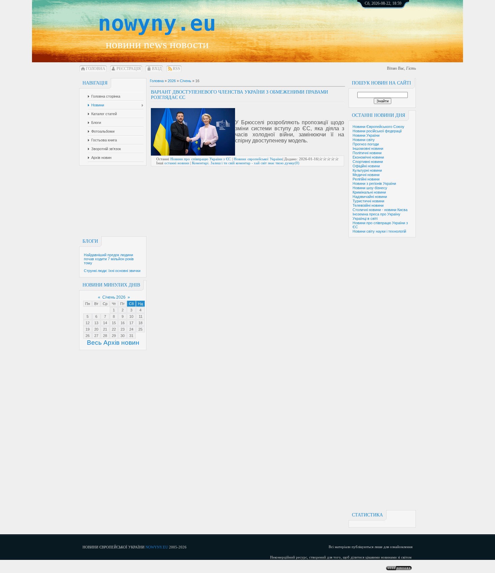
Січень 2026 (114, 297)
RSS (176, 68)
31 (131, 336)
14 (105, 323)
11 (140, 316)
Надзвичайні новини (370, 197)
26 (88, 336)
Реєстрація (129, 68)
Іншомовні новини (368, 148)
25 (140, 329)
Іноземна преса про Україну (376, 214)
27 (96, 336)
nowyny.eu (157, 23)
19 (88, 329)
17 (131, 323)
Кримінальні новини (369, 192)
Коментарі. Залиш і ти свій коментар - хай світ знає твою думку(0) (245, 163)
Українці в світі (365, 218)
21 (105, 329)
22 (114, 329)
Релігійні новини (366, 179)
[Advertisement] (390, 26)
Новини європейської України (258, 159)
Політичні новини (367, 153)
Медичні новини (366, 175)
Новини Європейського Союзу (378, 127)
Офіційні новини (366, 166)
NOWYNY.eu (156, 547)
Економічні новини (368, 157)
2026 (172, 81)
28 (105, 336)
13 (96, 323)
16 (123, 323)
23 (123, 329)
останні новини (176, 163)
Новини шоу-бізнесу (370, 188)
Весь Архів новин (113, 342)
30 (123, 336)
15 (114, 323)
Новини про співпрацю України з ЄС (200, 159)
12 (88, 323)
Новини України (366, 135)
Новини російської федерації (377, 131)
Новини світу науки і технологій (379, 231)
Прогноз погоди (366, 144)
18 (140, 323)
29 (114, 336)
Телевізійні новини (368, 205)
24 (131, 329)
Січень (185, 81)
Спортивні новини (368, 162)
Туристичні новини (368, 201)
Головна (95, 68)
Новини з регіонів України (374, 183)
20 (96, 329)
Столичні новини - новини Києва (380, 210)
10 (131, 316)
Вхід (157, 68)
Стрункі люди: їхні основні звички (112, 271)
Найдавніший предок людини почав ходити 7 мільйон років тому (109, 259)
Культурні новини (367, 170)
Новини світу (364, 140)
